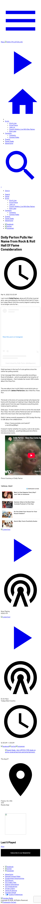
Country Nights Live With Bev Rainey (22, 129)
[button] (20, 495)
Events (7, 139)
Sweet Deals (9, 141)
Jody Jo (12, 127)
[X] (8, 226)
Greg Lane (12, 131)
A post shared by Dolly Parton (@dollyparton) (21, 363)
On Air (7, 121)
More (2, 846)
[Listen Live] (20, 549)
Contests (8, 133)
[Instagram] (9, 228)
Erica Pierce (13, 125)
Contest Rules (14, 137)
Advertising (9, 143)
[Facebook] (9, 224)
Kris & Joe (13, 123)
